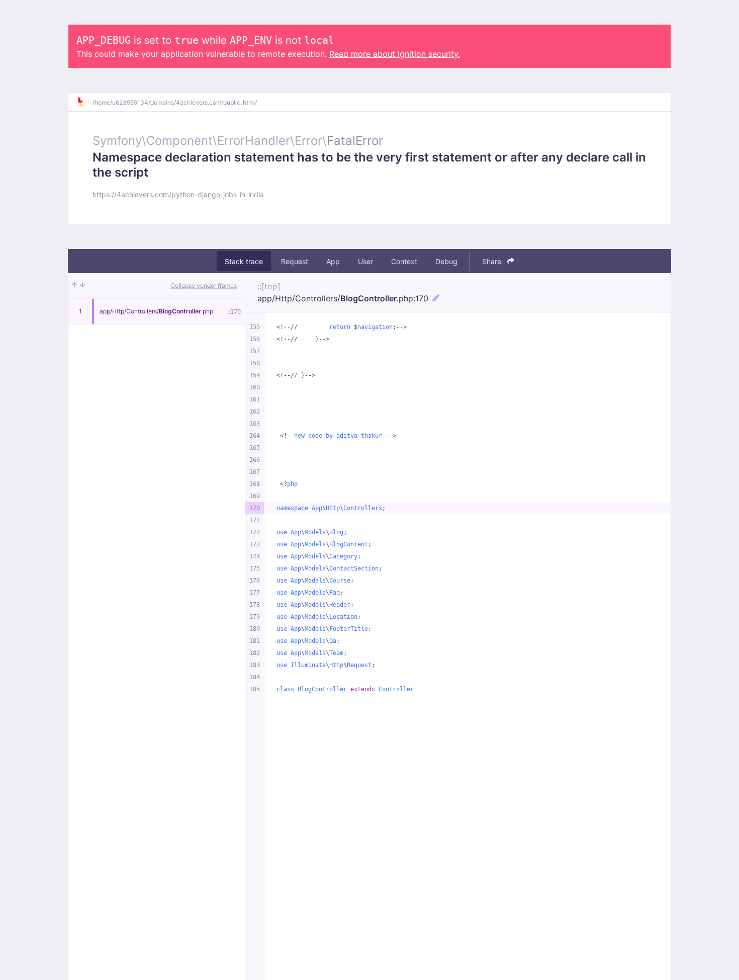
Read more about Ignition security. (394, 54)
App (333, 261)
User (365, 261)
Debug (446, 261)
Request (294, 261)
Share (492, 261)
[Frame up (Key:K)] (74, 285)
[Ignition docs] (84, 102)
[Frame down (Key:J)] (82, 285)
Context (404, 261)
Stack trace (244, 261)
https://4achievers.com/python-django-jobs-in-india (178, 194)
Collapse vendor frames (203, 285)
